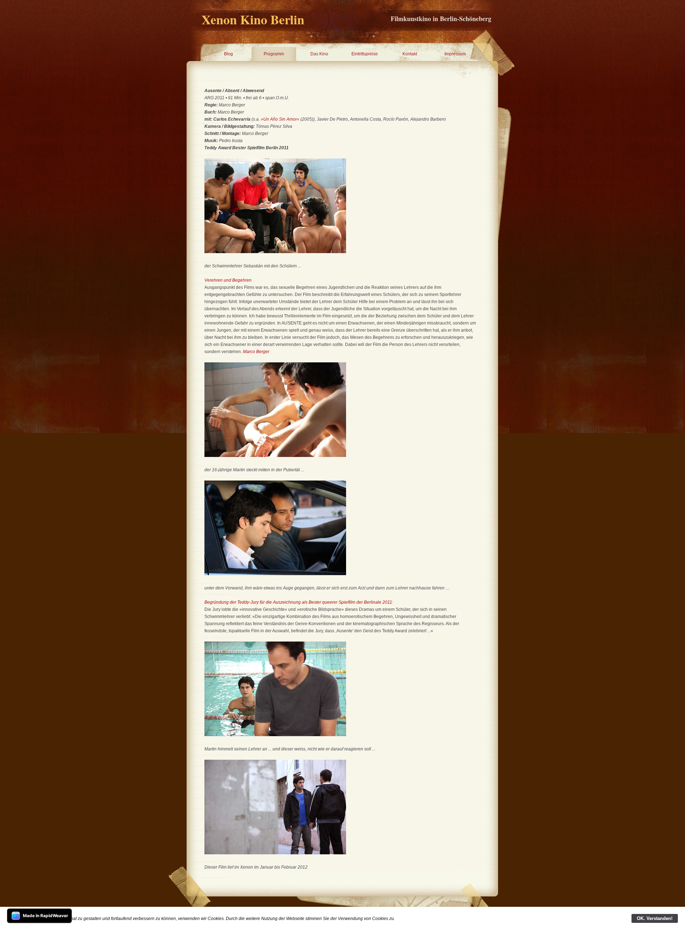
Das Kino (319, 53)
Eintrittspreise (364, 53)
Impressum (455, 53)
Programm (274, 53)
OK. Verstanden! (655, 918)
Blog (228, 53)
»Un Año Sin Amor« (280, 119)
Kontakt (409, 53)
